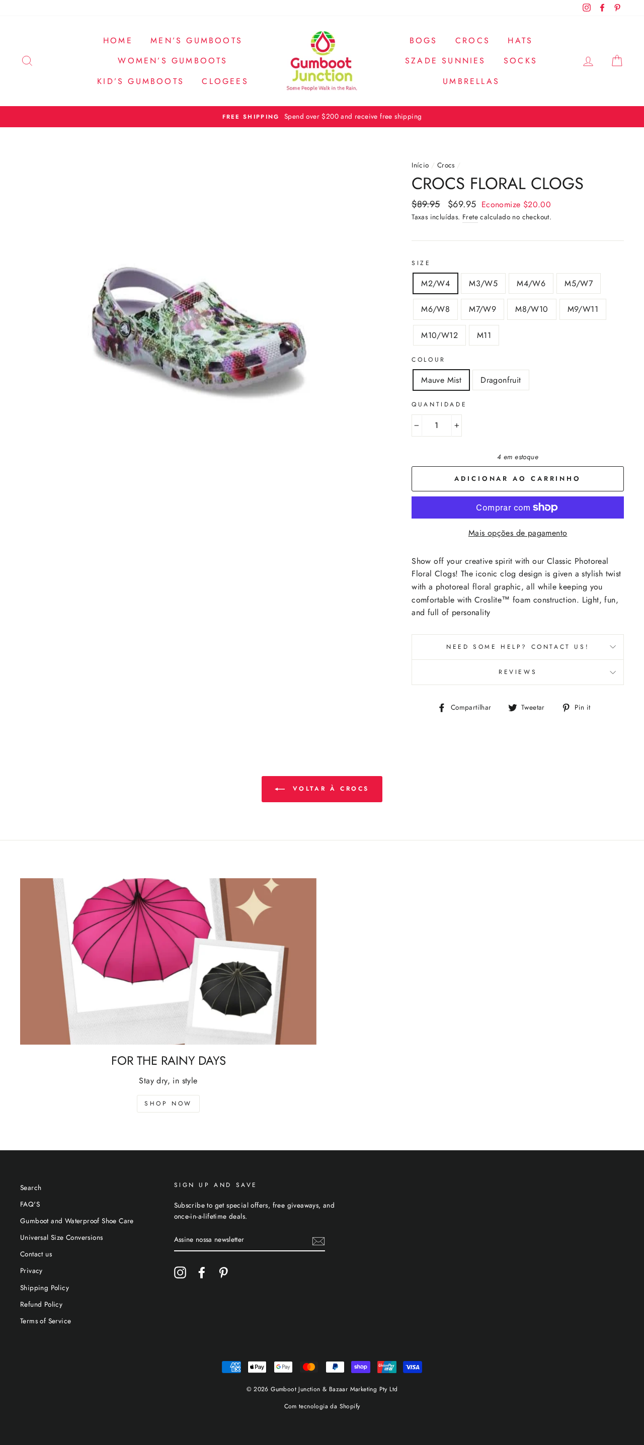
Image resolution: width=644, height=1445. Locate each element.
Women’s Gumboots (172, 60)
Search (30, 1187)
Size (421, 263)
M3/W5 (483, 283)
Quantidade (439, 404)
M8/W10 (531, 309)
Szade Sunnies (445, 60)
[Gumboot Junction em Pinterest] (223, 1272)
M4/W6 (531, 283)
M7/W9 (482, 309)
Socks (520, 60)
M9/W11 (583, 309)
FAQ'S (30, 1204)
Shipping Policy (44, 1288)
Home (118, 40)
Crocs (472, 40)
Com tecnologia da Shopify (322, 1406)
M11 (484, 335)
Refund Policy (41, 1304)
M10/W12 (439, 335)
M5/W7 (579, 283)
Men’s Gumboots (196, 40)
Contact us (36, 1254)
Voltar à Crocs (329, 788)
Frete (470, 217)
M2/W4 (435, 283)
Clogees (225, 81)
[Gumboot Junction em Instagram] (180, 1272)
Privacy (31, 1270)
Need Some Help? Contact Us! (517, 646)
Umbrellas (471, 81)
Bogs (424, 40)
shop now (168, 1103)
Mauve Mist (441, 380)
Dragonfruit (500, 380)
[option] (322, 116)
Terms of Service (45, 1321)
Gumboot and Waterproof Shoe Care (77, 1221)
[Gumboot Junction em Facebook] (202, 1272)
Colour (429, 359)
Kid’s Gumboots (140, 81)
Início (420, 165)
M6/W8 (435, 309)
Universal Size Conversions (61, 1237)
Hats (520, 40)
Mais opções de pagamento (518, 533)
